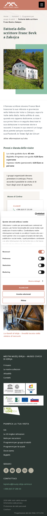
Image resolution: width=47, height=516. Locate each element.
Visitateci (15, 16)
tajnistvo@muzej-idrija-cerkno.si (17, 484)
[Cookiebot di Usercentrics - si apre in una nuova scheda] (34, 214)
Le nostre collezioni (11, 369)
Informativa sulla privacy (12, 503)
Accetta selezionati (23, 294)
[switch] (41, 258)
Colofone (6, 509)
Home (5, 16)
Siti (4, 430)
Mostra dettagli (34, 281)
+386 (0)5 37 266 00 (12, 489)
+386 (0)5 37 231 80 (24, 209)
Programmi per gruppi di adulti (17, 442)
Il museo (7, 365)
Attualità (7, 373)
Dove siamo (8, 451)
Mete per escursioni (12, 438)
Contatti (7, 378)
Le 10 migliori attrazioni (13, 434)
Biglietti (6, 455)
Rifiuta (23, 300)
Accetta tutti (23, 288)
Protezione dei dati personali (14, 506)
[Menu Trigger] (42, 5)
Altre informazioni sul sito (15, 138)
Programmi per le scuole (14, 446)
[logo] (13, 5)
